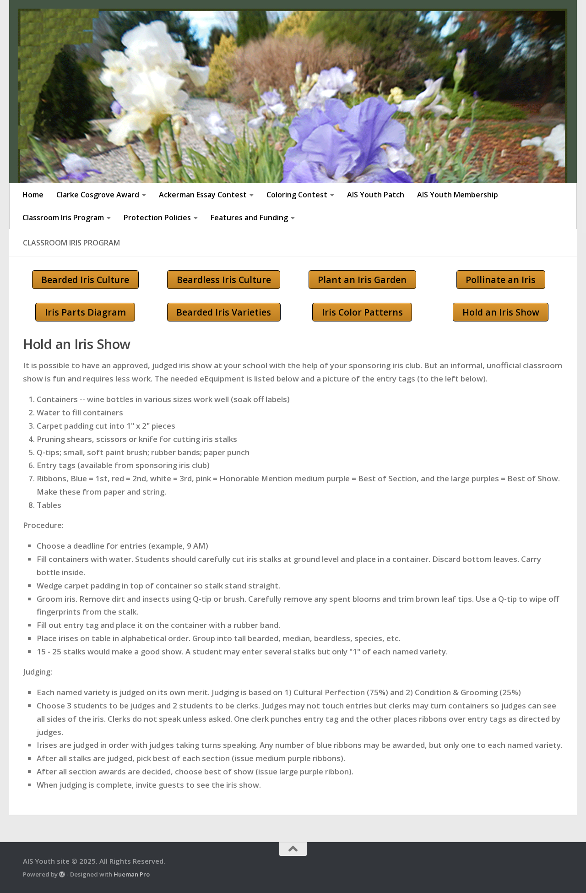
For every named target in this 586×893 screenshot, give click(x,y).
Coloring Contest (296, 195)
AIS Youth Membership (457, 195)
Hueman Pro (132, 874)
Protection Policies (157, 217)
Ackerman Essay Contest (203, 195)
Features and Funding (249, 217)
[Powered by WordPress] (62, 874)
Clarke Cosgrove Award (97, 195)
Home (32, 195)
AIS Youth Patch (375, 195)
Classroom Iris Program (63, 217)
